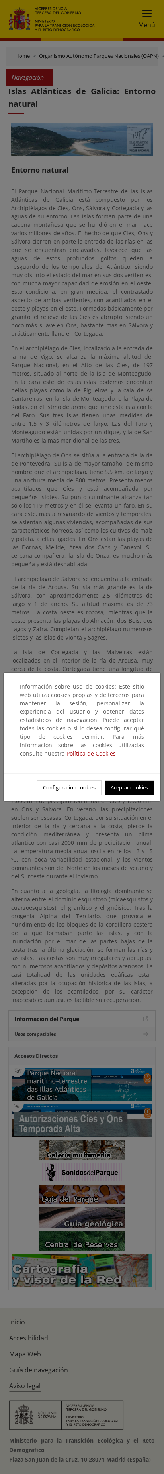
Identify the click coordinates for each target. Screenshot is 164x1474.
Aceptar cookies (129, 787)
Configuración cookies (69, 787)
